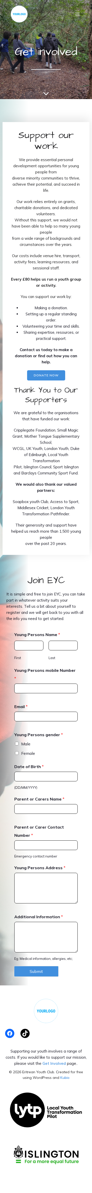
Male (25, 743)
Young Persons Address (39, 867)
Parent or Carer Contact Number (39, 831)
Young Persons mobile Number (45, 674)
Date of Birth (29, 766)
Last (52, 658)
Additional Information (38, 916)
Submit (36, 971)
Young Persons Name (37, 634)
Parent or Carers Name (39, 799)
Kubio (65, 1077)
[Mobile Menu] (77, 14)
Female (28, 753)
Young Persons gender (38, 734)
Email (21, 706)
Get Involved (54, 1063)
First (17, 658)
